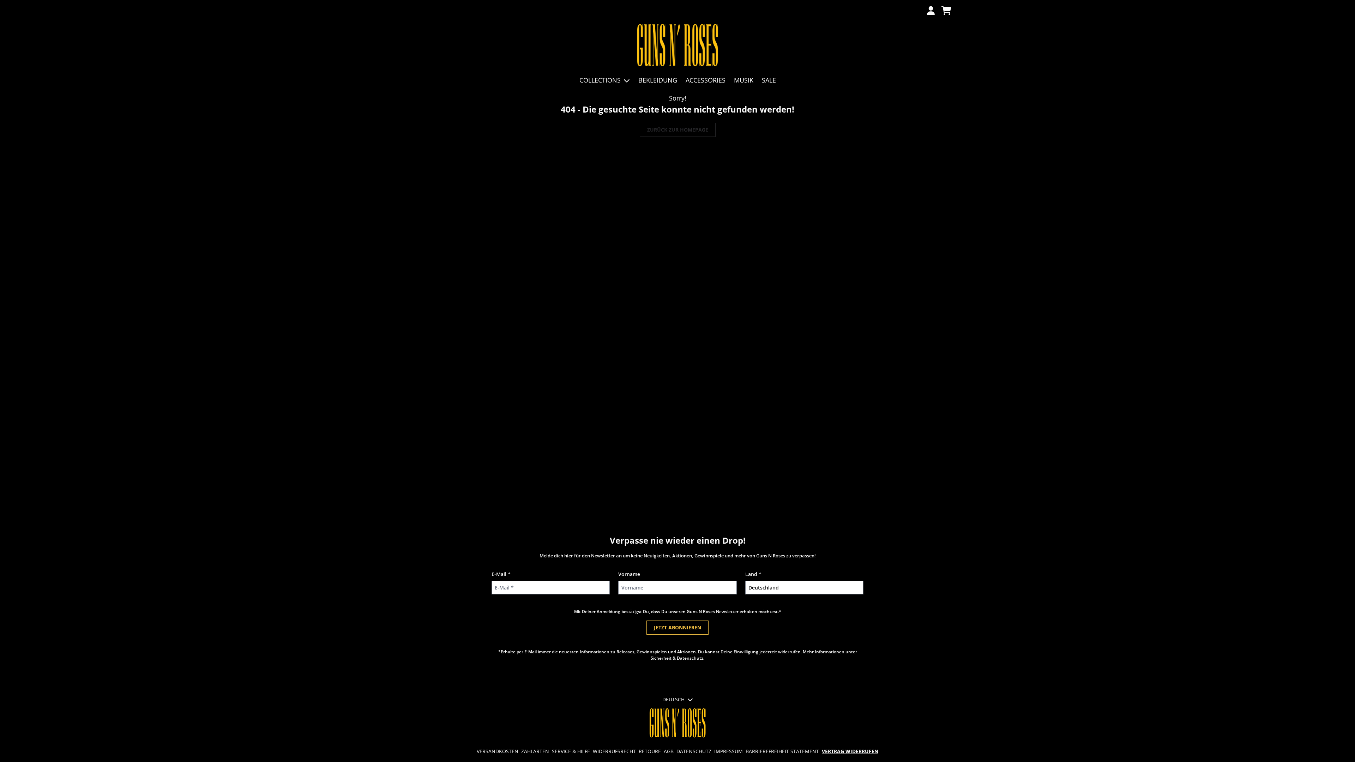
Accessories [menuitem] (705, 80)
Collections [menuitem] (600, 80)
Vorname (629, 574)
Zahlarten (535, 751)
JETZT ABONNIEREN (677, 627)
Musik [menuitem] (743, 80)
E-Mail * (501, 574)
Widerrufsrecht (614, 751)
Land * (753, 574)
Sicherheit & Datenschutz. (677, 658)
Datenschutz (693, 751)
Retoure (650, 751)
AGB (669, 751)
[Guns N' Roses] (677, 45)
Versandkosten (497, 751)
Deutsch (673, 699)
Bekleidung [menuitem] (657, 80)
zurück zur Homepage (677, 129)
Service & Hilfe (571, 751)
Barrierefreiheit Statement (782, 751)
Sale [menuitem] (769, 80)
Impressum (728, 751)
